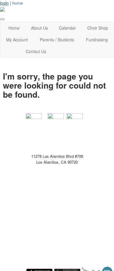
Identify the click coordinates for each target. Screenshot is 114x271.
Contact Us (36, 51)
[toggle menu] (2, 19)
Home (14, 28)
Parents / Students (57, 40)
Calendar (67, 28)
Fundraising (97, 40)
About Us (39, 28)
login (4, 3)
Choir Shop (97, 28)
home (17, 3)
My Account (17, 40)
